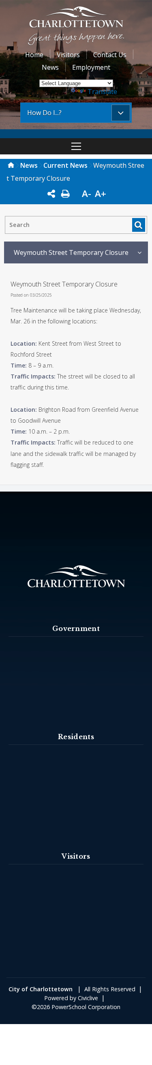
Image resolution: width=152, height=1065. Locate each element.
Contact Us (109, 54)
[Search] (138, 224)
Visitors (68, 54)
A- (86, 193)
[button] (76, 26)
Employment (91, 67)
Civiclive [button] (88, 998)
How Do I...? (44, 112)
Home (34, 54)
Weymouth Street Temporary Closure (71, 252)
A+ (100, 193)
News (50, 67)
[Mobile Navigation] (76, 146)
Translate (102, 91)
